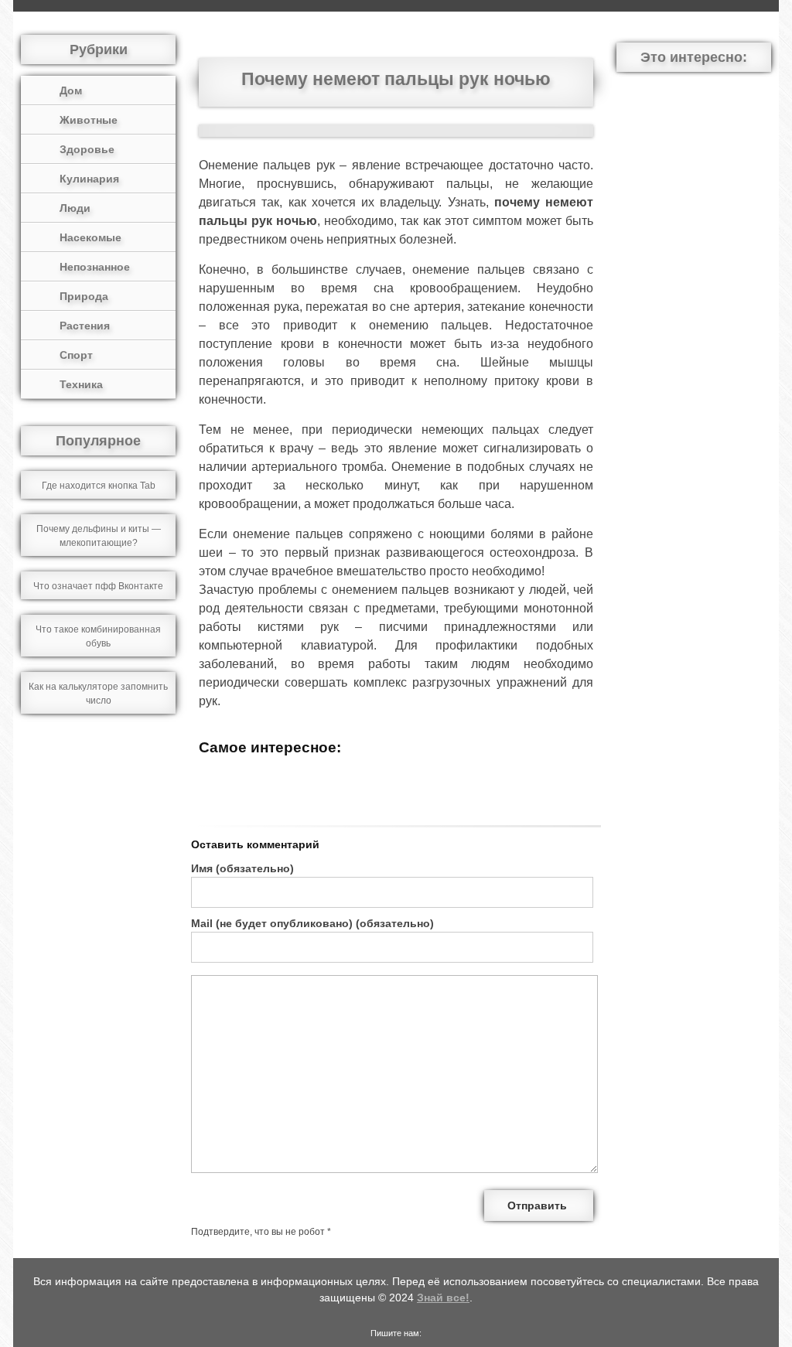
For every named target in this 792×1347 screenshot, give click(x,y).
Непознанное (95, 267)
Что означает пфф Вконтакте (98, 586)
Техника (81, 384)
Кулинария (89, 178)
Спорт (76, 355)
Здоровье (87, 149)
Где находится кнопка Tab (98, 485)
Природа (84, 296)
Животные (89, 120)
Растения (85, 325)
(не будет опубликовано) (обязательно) (312, 923)
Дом (71, 90)
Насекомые (90, 237)
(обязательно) (242, 868)
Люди (75, 208)
